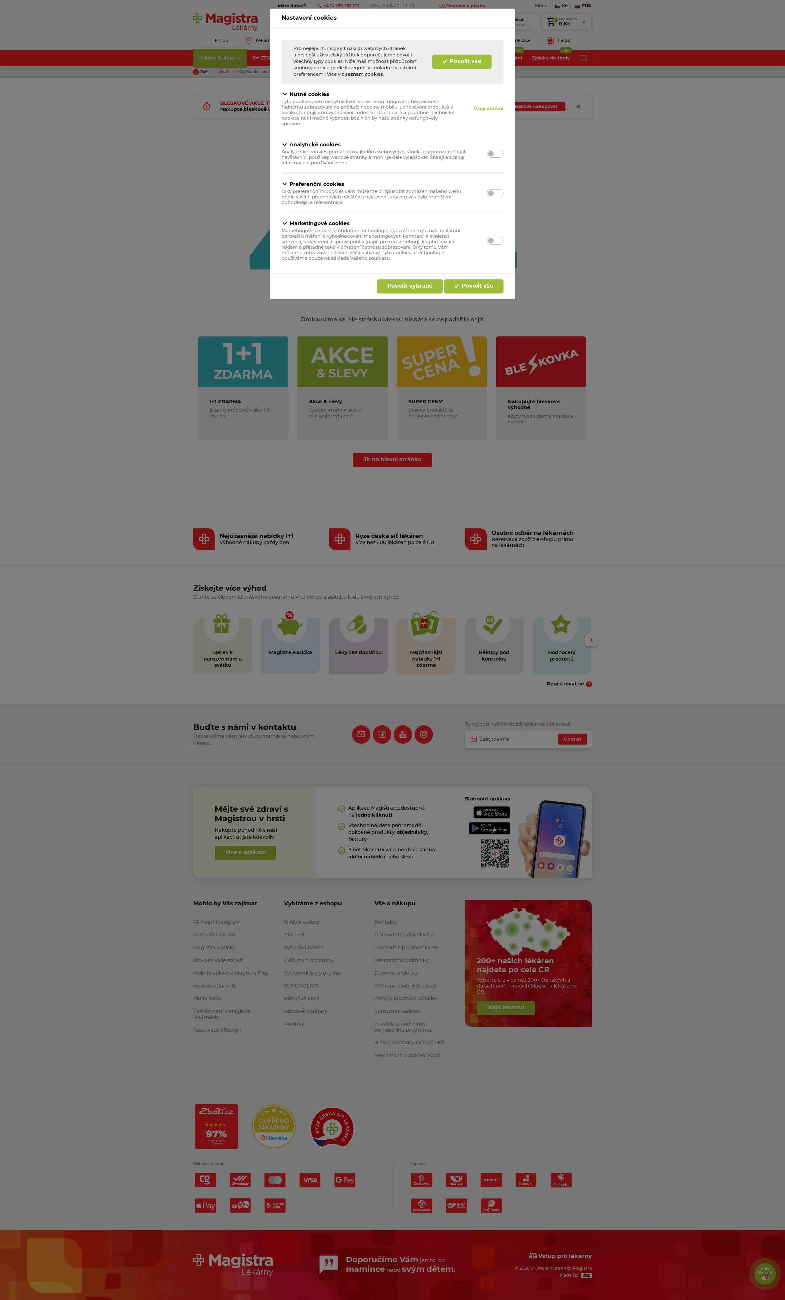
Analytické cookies (315, 144)
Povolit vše (464, 61)
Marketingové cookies (319, 223)
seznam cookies (364, 74)
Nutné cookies (309, 94)
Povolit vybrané (409, 286)
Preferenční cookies (316, 184)
